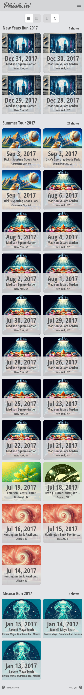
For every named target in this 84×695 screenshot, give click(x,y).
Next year (73, 687)
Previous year (13, 687)
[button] (79, 5)
